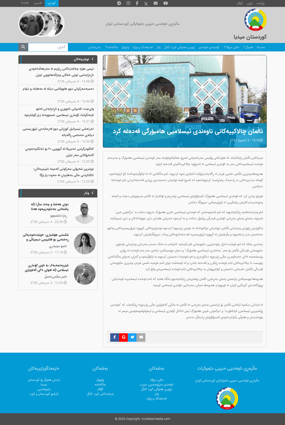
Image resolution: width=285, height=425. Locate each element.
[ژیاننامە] (31, 23)
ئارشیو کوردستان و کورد (43, 394)
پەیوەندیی (43, 389)
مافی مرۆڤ (232, 47)
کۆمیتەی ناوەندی (209, 47)
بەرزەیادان (94, 47)
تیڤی (250, 3)
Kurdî (24, 3)
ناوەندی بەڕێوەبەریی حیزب (156, 384)
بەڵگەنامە (112, 47)
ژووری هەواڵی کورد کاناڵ (179, 47)
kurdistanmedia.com (156, 419)
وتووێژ (125, 47)
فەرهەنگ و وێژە (142, 47)
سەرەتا (261, 47)
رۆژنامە (260, 3)
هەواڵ (249, 47)
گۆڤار (240, 3)
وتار (158, 47)
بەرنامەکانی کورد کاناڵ (100, 394)
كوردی (52, 3)
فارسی (38, 3)
